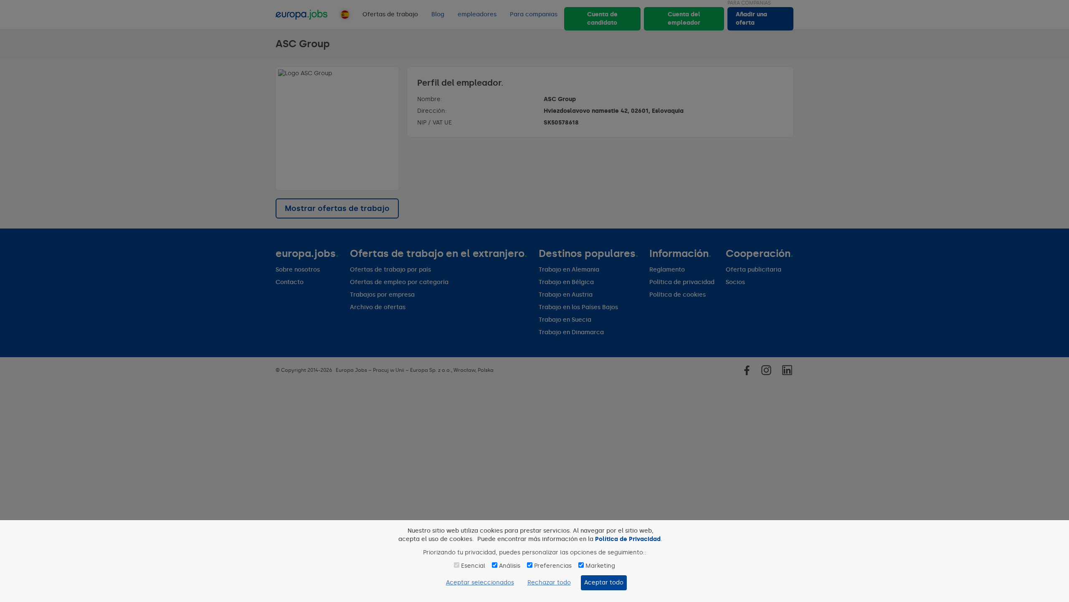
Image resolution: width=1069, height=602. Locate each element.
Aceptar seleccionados (480, 582)
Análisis (509, 565)
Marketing (600, 565)
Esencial (473, 565)
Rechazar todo (549, 582)
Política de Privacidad (628, 539)
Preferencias (553, 565)
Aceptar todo (603, 582)
